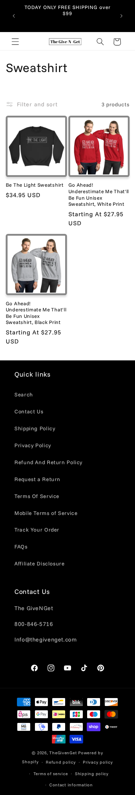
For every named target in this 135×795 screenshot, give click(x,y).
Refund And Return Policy (48, 462)
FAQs (21, 546)
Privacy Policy (32, 445)
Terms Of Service (36, 496)
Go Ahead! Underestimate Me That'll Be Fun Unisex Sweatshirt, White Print (98, 194)
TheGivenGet (63, 752)
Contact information (71, 784)
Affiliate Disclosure (39, 563)
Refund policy (61, 762)
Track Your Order (36, 529)
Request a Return (37, 479)
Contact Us (28, 411)
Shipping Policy (34, 428)
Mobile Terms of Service (46, 513)
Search (23, 394)
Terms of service (50, 773)
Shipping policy (92, 773)
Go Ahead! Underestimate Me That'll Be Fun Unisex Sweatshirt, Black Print (36, 312)
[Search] (100, 42)
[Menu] (15, 42)
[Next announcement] (121, 16)
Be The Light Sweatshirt (35, 185)
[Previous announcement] (14, 16)
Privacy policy (98, 762)
